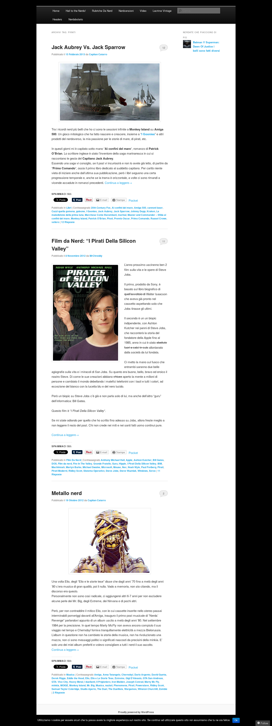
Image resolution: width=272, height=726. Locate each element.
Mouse (117, 467)
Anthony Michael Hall (113, 460)
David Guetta (159, 674)
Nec (124, 467)
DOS (54, 463)
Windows (143, 470)
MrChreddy (96, 255)
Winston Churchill (148, 689)
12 (163, 47)
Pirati (110, 218)
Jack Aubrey (105, 211)
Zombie (163, 689)
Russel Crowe (158, 218)
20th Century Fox (101, 207)
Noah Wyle (134, 467)
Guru (115, 463)
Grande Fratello (102, 463)
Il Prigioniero (103, 682)
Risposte (68, 222)
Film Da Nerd (73, 460)
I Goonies (91, 211)
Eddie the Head (75, 678)
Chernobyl (127, 674)
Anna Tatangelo (111, 674)
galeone (80, 211)
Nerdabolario (75, 19)
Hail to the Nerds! (76, 11)
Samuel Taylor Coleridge (65, 689)
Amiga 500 (140, 207)
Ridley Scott (75, 470)
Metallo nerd (67, 493)
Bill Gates (158, 460)
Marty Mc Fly (152, 682)
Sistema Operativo (94, 470)
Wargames (130, 689)
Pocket (133, 200)
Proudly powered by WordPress (136, 712)
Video (143, 11)
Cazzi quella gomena (63, 211)
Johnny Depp (138, 211)
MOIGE (64, 685)
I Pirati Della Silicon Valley (141, 463)
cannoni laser (155, 207)
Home (56, 11)
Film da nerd (65, 463)
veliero (55, 222)
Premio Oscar (122, 218)
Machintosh (58, 467)
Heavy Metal (76, 682)
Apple (129, 460)
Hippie (122, 463)
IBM (160, 463)
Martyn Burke (73, 467)
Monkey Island (79, 218)
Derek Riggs (59, 678)
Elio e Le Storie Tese (102, 678)
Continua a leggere (118, 183)
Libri (68, 207)
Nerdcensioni (126, 11)
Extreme (119, 678)
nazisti (109, 685)
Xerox (152, 470)
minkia (55, 685)
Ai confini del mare (122, 207)
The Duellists (115, 689)
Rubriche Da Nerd (102, 11)
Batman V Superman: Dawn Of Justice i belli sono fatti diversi (206, 46)
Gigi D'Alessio (134, 678)
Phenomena (120, 685)
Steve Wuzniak (128, 470)
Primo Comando (140, 218)
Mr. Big (91, 685)
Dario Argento (142, 674)
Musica (70, 674)
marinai (122, 215)
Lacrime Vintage (162, 11)
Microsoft (106, 467)
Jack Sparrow (121, 211)
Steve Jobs (112, 470)
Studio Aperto (88, 689)
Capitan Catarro (98, 54)
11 (163, 241)
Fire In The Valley (82, 463)
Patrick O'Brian (97, 218)
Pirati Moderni (59, 470)
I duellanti (89, 682)
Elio (87, 678)
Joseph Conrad (134, 682)
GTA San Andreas (153, 678)
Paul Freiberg (148, 467)
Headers (57, 19)
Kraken (151, 211)
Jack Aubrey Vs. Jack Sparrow (88, 47)
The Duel (102, 689)
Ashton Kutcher (143, 460)
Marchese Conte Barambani (101, 215)
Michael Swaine (91, 467)
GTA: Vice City (60, 682)
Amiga (98, 674)
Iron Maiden (118, 682)
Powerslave (142, 685)
